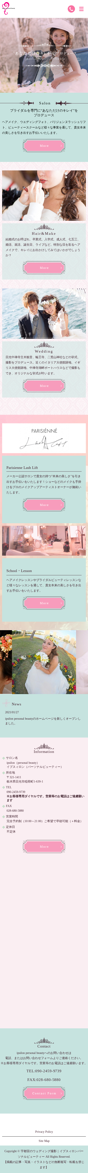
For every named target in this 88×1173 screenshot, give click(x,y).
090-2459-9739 (16, 792)
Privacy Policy (44, 1131)
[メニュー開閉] (81, 9)
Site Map (44, 1141)
